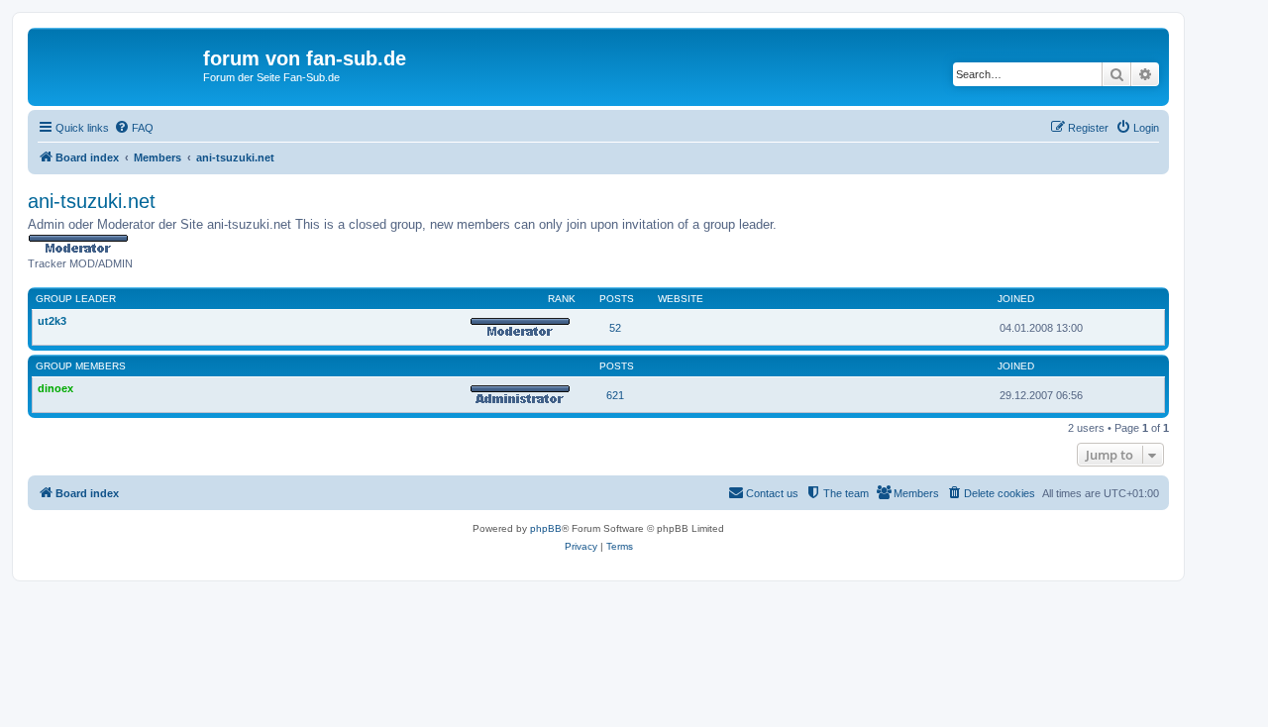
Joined (1016, 298)
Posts (616, 298)
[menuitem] (134, 128)
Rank (562, 298)
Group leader (76, 298)
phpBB (546, 528)
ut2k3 (52, 321)
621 (615, 395)
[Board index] (118, 64)
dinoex (55, 388)
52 (615, 328)
